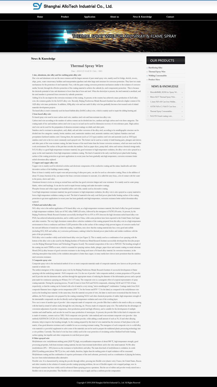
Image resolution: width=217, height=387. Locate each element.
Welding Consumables (158, 76)
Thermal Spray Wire (157, 72)
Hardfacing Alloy (155, 68)
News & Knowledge (142, 17)
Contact (170, 17)
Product (65, 17)
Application (89, 17)
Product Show (154, 80)
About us (114, 17)
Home (40, 17)
